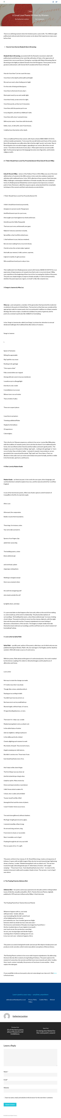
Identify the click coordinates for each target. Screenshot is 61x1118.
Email (6, 1080)
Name (6, 1072)
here (55, 973)
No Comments (39, 19)
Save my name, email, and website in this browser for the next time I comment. (29, 1097)
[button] (56, 2)
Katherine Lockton (23, 19)
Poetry (30, 11)
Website (6, 1088)
